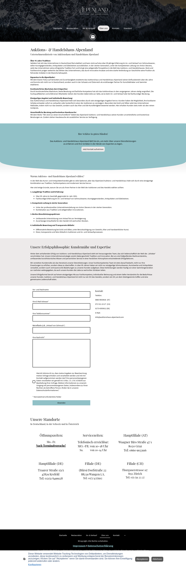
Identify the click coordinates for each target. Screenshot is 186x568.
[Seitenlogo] (92, 12)
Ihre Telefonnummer (41, 313)
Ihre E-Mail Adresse (41, 301)
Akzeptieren (142, 559)
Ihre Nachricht (39, 337)
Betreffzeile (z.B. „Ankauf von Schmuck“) (49, 325)
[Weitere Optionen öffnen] (124, 535)
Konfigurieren (34, 564)
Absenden (61, 403)
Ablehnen (157, 559)
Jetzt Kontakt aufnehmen (93, 149)
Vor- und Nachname (41, 289)
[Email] (93, 37)
